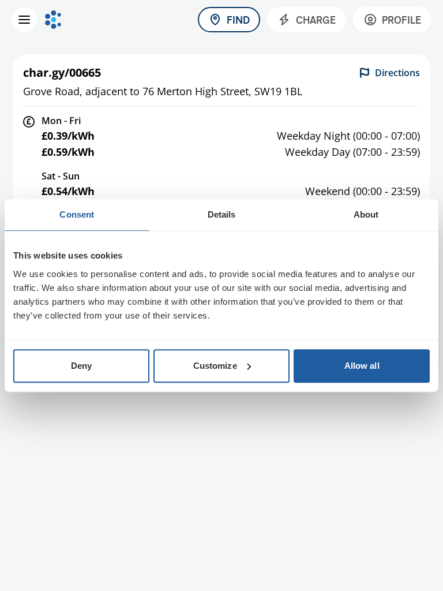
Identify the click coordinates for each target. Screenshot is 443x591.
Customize (215, 366)
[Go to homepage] (53, 19)
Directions (397, 72)
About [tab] (366, 214)
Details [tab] (222, 214)
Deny (81, 366)
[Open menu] (24, 19)
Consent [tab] (76, 214)
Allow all (362, 366)
